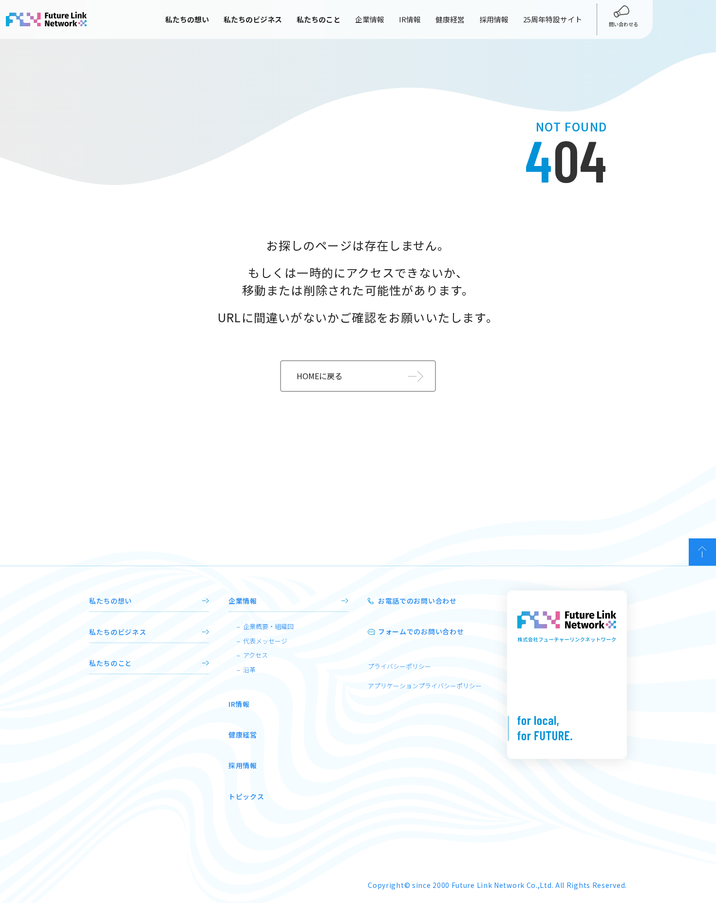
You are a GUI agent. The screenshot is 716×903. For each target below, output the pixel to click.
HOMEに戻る (319, 376)
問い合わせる (623, 24)
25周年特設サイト (552, 19)
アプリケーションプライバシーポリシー (425, 685)
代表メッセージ (265, 640)
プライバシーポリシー (399, 666)
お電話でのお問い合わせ (417, 601)
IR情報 (410, 19)
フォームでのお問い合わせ (421, 631)
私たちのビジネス (118, 632)
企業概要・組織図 (268, 626)
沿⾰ (249, 669)
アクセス (255, 655)
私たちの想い (110, 601)
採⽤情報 (242, 765)
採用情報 (494, 19)
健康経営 (450, 19)
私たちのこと (110, 663)
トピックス (246, 796)
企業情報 (369, 19)
